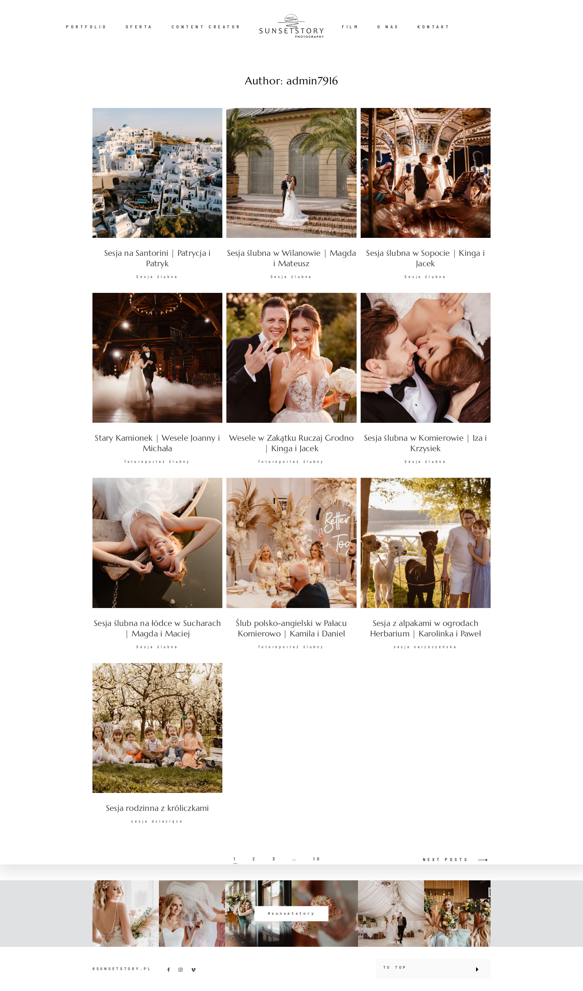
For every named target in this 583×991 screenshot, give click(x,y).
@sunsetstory (291, 913)
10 (317, 858)
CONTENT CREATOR (206, 26)
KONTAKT (433, 26)
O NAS (388, 26)
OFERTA (139, 26)
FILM (350, 26)
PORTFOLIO (86, 26)
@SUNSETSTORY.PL (122, 968)
